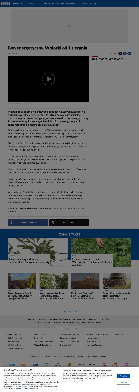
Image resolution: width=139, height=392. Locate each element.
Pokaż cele (123, 382)
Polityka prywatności (31, 388)
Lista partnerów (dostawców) (73, 381)
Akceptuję (123, 376)
